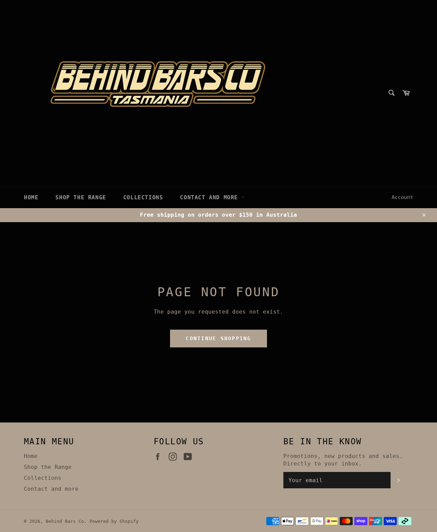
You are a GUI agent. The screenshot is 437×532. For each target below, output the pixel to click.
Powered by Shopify (114, 521)
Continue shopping (218, 338)
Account (402, 197)
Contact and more (210, 197)
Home (31, 197)
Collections (143, 197)
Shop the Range (80, 197)
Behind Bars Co (65, 521)
